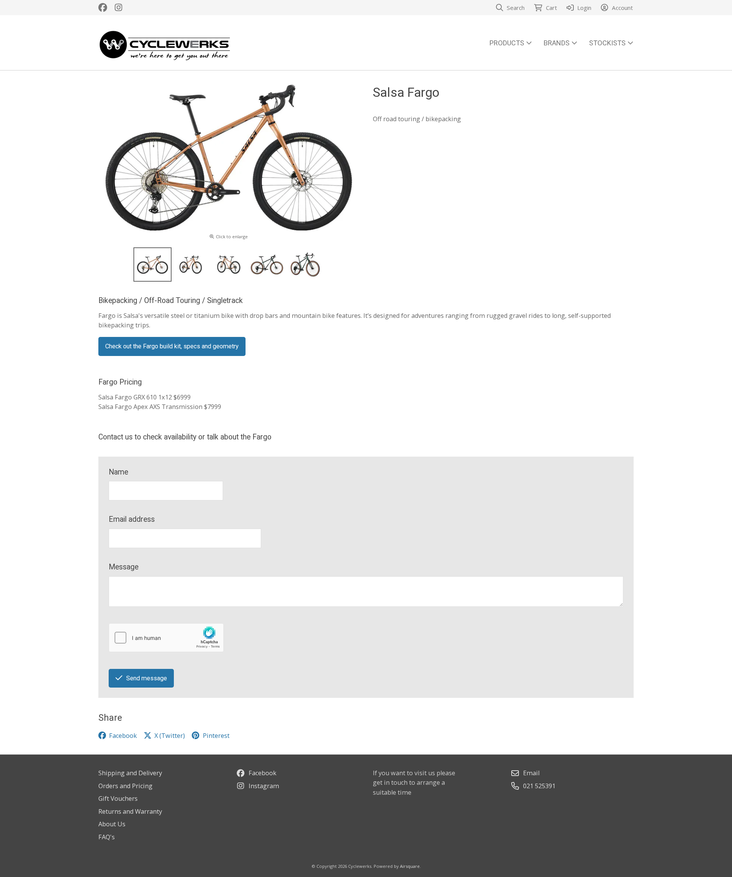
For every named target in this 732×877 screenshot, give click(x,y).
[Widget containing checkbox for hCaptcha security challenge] (166, 637)
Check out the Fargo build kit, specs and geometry (172, 346)
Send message (146, 678)
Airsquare (410, 866)
